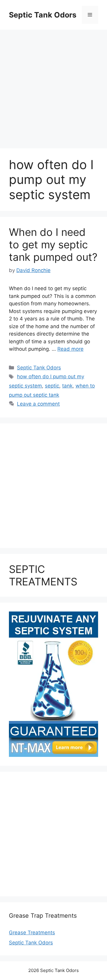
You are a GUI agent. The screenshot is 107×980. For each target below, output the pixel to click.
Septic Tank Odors (42, 14)
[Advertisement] (53, 86)
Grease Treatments (32, 932)
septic (52, 386)
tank (67, 386)
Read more (70, 349)
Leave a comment (38, 404)
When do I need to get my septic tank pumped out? (53, 244)
